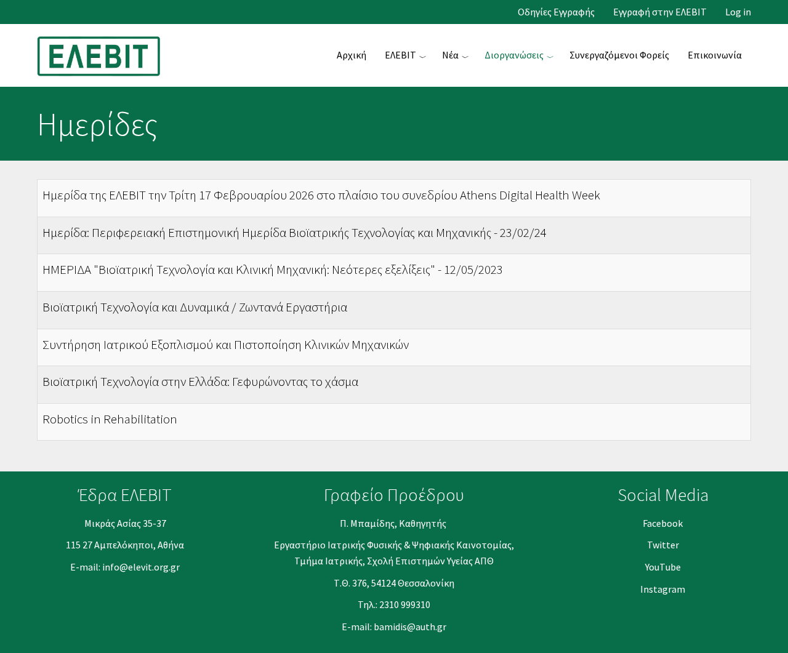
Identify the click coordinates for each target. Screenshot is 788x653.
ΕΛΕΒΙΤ (400, 55)
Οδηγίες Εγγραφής (556, 12)
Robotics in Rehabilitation (109, 419)
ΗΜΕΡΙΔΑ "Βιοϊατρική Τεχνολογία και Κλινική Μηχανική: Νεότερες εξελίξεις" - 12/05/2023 (272, 269)
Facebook (663, 523)
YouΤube (663, 567)
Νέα (450, 55)
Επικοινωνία (715, 55)
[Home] (104, 55)
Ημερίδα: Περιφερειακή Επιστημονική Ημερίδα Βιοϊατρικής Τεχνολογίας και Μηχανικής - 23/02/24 (294, 232)
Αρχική (351, 55)
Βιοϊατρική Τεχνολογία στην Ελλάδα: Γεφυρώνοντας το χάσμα (200, 381)
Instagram (662, 589)
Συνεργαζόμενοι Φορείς (619, 55)
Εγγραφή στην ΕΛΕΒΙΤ (660, 12)
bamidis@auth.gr (410, 626)
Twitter (663, 545)
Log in (738, 12)
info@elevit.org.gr (141, 567)
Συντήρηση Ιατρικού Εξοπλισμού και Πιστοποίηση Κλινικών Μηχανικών (225, 344)
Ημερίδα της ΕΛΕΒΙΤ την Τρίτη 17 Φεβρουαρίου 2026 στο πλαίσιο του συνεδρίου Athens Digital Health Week (321, 194)
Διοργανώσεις (514, 55)
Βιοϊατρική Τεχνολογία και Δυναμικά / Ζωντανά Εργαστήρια (194, 306)
